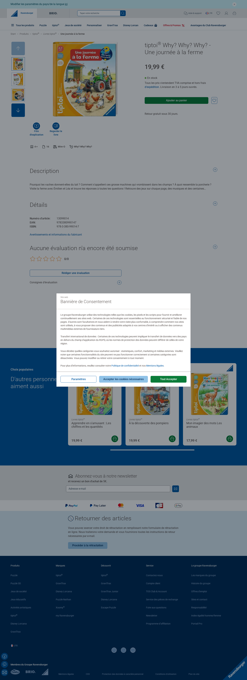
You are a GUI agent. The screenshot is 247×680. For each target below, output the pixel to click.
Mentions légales (155, 365)
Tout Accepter (168, 379)
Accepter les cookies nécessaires (123, 379)
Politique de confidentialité (125, 365)
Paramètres (78, 379)
